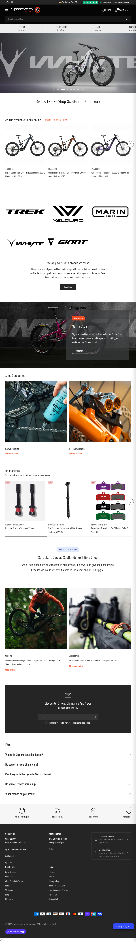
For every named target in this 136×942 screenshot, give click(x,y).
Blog (7, 894)
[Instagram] (12, 2)
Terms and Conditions (56, 885)
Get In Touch (61, 30)
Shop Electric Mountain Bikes (56, 119)
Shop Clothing (10, 669)
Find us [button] (51, 849)
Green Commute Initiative (58, 890)
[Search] (127, 19)
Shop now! (98, 30)
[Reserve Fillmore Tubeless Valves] (25, 501)
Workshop (9, 890)
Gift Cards (9, 899)
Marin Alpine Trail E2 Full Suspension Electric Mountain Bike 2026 (67, 174)
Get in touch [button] (9, 856)
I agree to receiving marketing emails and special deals (70, 722)
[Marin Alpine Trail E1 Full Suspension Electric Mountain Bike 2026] (111, 145)
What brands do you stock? (20, 794)
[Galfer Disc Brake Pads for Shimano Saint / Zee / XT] (111, 501)
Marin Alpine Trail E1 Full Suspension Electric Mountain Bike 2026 (110, 174)
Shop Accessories (76, 666)
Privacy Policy (53, 881)
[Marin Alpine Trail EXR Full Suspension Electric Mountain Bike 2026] (25, 145)
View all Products (11, 453)
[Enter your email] (95, 717)
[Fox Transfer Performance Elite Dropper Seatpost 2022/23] (68, 501)
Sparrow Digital (50, 924)
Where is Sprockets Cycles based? (24, 755)
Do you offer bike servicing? (20, 784)
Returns (51, 876)
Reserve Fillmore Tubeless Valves (19, 528)
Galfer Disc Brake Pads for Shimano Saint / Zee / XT (109, 530)
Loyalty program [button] (123, 926)
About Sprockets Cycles (14, 881)
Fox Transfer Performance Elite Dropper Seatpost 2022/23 (65, 530)
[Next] (131, 144)
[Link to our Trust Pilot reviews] (97, 2)
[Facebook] (7, 2)
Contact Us (9, 876)
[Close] (1, 940)
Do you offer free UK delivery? (21, 764)
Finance (8, 885)
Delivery (51, 872)
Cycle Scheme (10, 872)
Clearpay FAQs (53, 899)
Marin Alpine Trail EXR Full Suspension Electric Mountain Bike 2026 (25, 174)
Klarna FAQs (52, 894)
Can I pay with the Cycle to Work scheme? (28, 774)
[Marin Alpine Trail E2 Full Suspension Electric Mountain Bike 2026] (68, 145)
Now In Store (22, 30)
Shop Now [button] (79, 350)
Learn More (68, 287)
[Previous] (5, 144)
